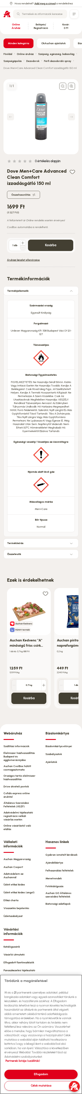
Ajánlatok (51, 762)
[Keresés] (18, 14)
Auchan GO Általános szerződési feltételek (58, 895)
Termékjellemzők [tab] (18, 290)
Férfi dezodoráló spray (57, 61)
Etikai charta (10, 900)
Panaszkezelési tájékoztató (19, 970)
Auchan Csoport (13, 867)
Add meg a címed (45, 3)
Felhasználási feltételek (59, 870)
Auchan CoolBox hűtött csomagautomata (17, 768)
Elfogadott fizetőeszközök (18, 962)
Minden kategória (18, 43)
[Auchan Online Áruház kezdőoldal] (6, 14)
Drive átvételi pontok (16, 786)
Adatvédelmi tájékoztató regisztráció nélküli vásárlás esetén (18, 816)
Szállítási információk (16, 746)
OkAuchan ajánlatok (53, 43)
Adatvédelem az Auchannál (13, 875)
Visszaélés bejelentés (16, 908)
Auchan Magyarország (17, 859)
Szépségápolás (12, 61)
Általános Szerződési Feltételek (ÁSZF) (16, 804)
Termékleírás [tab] (15, 543)
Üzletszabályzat (13, 916)
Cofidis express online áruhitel (16, 795)
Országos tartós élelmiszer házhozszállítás (19, 777)
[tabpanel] (41, 415)
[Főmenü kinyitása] (74, 14)
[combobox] (40, 14)
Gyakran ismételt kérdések (61, 854)
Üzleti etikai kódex (14, 884)
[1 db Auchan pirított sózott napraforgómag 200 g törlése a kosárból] (61, 685)
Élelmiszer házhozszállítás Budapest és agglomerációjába (19, 757)
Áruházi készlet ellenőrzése (23, 260)
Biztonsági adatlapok (57, 903)
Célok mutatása (41, 1085)
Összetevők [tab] (14, 554)
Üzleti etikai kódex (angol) (19, 892)
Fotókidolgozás (54, 886)
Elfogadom (41, 1074)
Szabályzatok (53, 754)
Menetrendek (53, 878)
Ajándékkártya (54, 862)
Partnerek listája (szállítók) (22, 1060)
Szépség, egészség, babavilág (56, 54)
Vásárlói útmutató (14, 954)
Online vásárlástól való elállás (17, 827)
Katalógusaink (11, 946)
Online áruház (25, 54)
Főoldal (7, 54)
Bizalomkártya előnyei (58, 746)
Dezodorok (32, 61)
